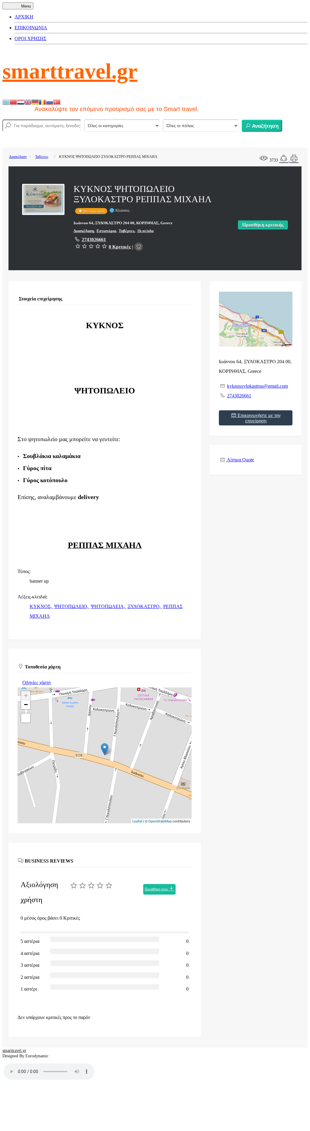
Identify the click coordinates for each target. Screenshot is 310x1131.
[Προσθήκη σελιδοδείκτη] (138, 246)
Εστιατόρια (106, 231)
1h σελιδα (145, 231)
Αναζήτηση (265, 126)
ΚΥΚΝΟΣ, (41, 606)
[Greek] (6, 101)
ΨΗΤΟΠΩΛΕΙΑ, (108, 606)
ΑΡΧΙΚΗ (24, 16)
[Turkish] (57, 101)
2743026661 (94, 239)
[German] (35, 101)
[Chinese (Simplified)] (13, 101)
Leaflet (137, 821)
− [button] (26, 704)
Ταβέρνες (41, 157)
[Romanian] (42, 101)
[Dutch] (20, 101)
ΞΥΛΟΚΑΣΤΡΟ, (144, 606)
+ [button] (26, 695)
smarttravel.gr (69, 71)
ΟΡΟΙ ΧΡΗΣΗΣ (30, 38)
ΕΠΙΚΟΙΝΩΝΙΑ (31, 27)
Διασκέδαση (18, 157)
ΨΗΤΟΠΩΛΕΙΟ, (72, 606)
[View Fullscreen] (25, 717)
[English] (27, 101)
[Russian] (49, 101)
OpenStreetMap (160, 821)
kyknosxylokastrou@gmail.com (257, 386)
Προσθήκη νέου (157, 889)
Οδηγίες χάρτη (36, 682)
